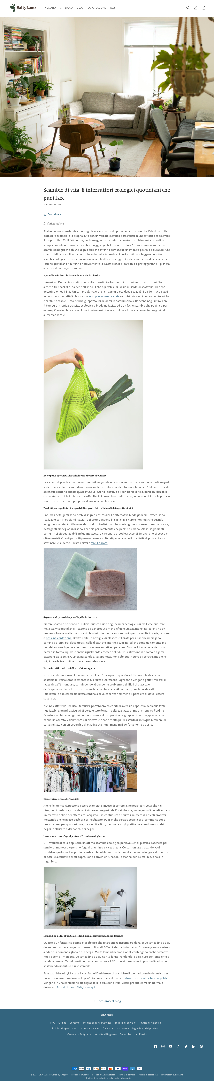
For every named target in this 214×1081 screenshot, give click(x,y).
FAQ (52, 1022)
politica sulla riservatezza (97, 1022)
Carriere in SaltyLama (79, 1034)
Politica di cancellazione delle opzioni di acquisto (108, 1078)
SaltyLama (44, 1075)
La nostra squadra (89, 1028)
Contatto (75, 1022)
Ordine (62, 1022)
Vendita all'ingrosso (106, 1034)
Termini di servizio (125, 1022)
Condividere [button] (54, 214)
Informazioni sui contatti (172, 1075)
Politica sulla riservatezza (103, 1075)
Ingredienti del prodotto (145, 1028)
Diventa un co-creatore (116, 1028)
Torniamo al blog (109, 1001)
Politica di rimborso (150, 1022)
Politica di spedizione (64, 1028)
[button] (188, 8)
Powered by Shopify (58, 1075)
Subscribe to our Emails (133, 1034)
